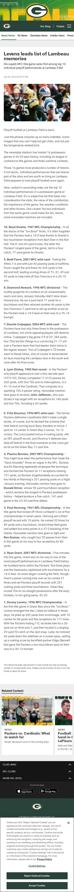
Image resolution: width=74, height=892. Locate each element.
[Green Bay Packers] (37, 807)
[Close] (68, 823)
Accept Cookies (37, 885)
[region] (37, 854)
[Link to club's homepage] (7, 24)
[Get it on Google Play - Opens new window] (48, 793)
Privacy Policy (44, 859)
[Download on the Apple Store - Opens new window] (24, 791)
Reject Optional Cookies (37, 875)
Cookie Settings (37, 866)
